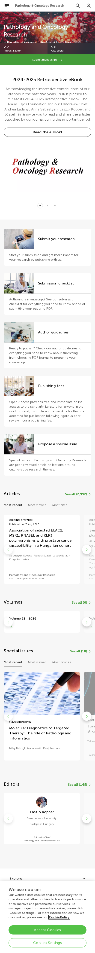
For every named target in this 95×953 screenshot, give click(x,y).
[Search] (77, 6)
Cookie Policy (59, 917)
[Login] (89, 6)
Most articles (61, 662)
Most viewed (37, 505)
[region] (47, 917)
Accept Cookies (47, 930)
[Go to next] (86, 549)
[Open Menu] (6, 6)
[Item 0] (40, 205)
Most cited (60, 505)
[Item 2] (55, 205)
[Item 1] (47, 205)
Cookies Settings (47, 943)
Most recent (13, 505)
